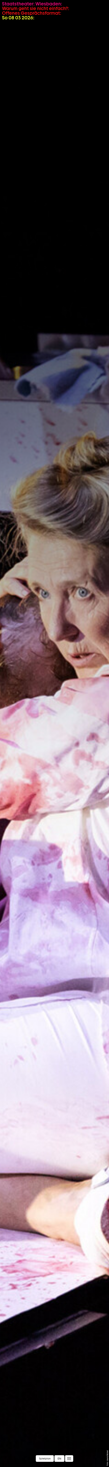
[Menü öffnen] (69, 1458)
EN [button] (59, 1458)
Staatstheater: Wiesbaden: (32, 3)
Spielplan (45, 1458)
